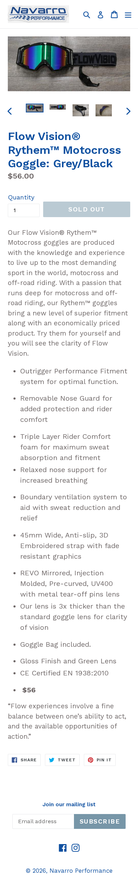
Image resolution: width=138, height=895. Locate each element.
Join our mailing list (69, 804)
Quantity (21, 197)
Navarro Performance (81, 870)
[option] (34, 108)
